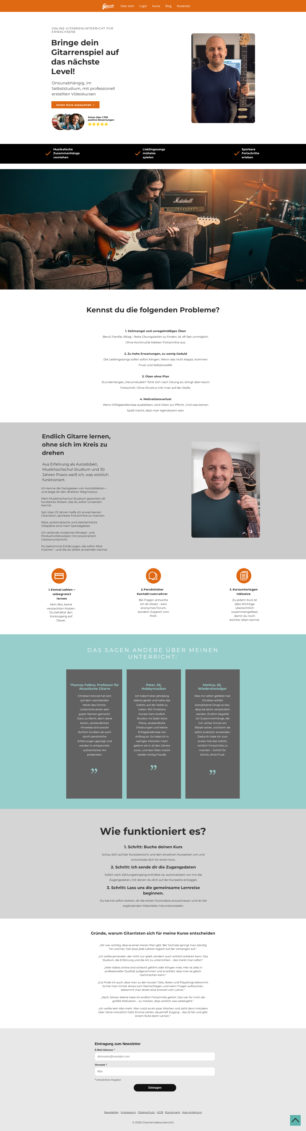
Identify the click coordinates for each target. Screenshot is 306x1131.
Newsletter (111, 1112)
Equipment (172, 1112)
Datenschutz (146, 1112)
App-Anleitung (192, 1112)
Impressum (128, 1112)
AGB (160, 1112)
